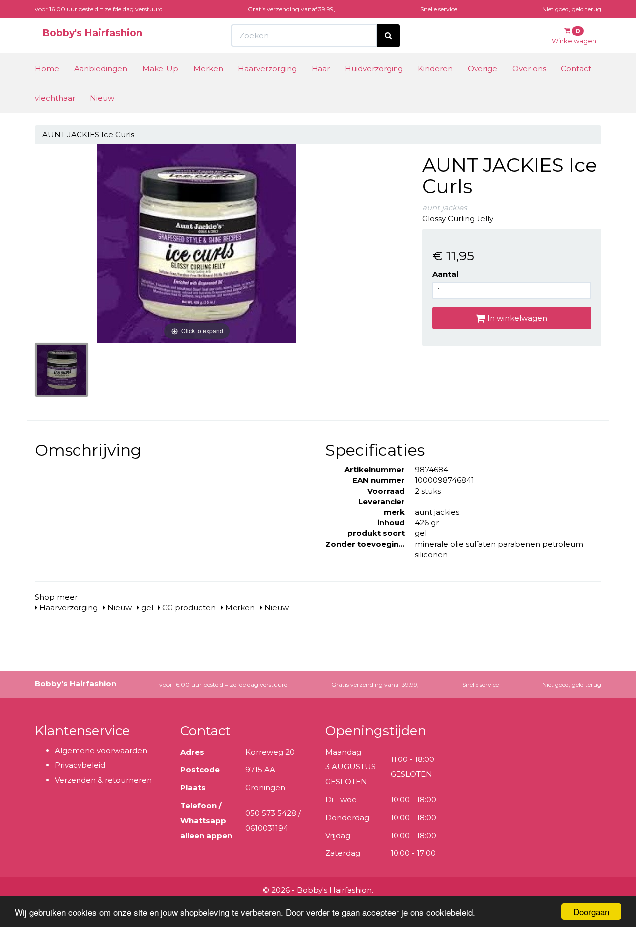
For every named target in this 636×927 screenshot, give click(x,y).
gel (146, 607)
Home (47, 68)
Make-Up (160, 68)
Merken (208, 68)
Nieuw (102, 98)
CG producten (188, 607)
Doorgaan (591, 911)
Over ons (529, 68)
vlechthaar (55, 98)
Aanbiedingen (100, 68)
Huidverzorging (374, 68)
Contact (576, 68)
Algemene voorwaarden (101, 750)
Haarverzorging (267, 68)
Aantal (445, 274)
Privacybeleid (80, 765)
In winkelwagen (516, 318)
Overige (482, 68)
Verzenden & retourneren (103, 780)
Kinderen (435, 68)
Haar (321, 68)
